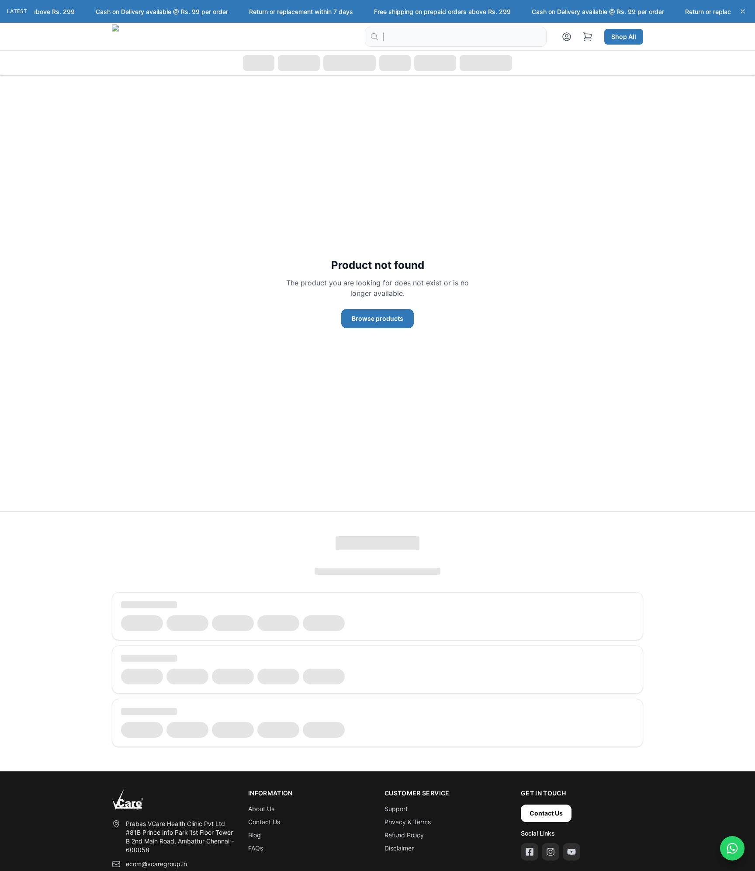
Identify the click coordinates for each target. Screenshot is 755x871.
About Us (261, 808)
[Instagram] (550, 852)
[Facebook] (529, 852)
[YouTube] (571, 852)
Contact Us (264, 822)
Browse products (377, 318)
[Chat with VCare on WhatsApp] (732, 848)
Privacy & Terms (407, 822)
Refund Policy (404, 835)
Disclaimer (399, 848)
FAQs (255, 848)
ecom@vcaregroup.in (156, 864)
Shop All (623, 36)
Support (396, 808)
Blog (254, 835)
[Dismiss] (743, 11)
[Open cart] (588, 37)
